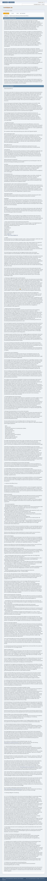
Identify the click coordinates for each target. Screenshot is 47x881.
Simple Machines (10, 878)
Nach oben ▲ (42, 878)
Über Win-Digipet (20, 878)
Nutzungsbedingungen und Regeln (34, 878)
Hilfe (27, 878)
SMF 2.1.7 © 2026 (5, 878)
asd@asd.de (9, 234)
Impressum (4, 879)
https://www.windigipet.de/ (13, 235)
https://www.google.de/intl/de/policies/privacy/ (13, 789)
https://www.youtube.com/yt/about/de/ (27, 767)
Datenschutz (15, 878)
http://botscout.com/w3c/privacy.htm (11, 742)
